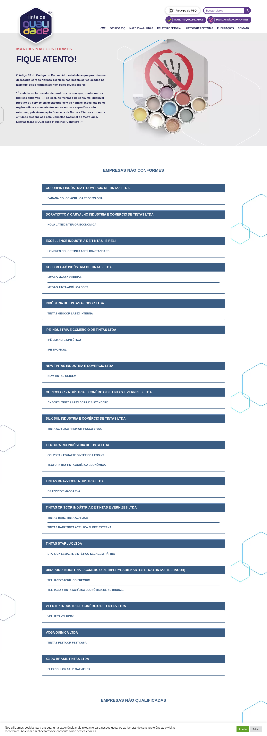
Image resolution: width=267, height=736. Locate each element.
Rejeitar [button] (256, 729)
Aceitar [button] (243, 729)
